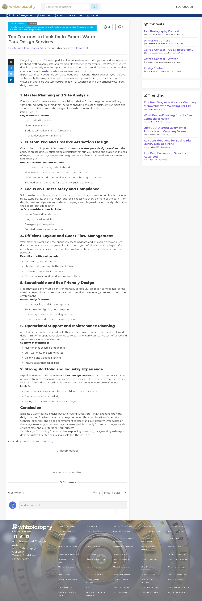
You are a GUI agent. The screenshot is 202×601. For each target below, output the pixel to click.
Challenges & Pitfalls (94, 531)
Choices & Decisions (121, 531)
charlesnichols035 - (152, 134)
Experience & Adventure (123, 546)
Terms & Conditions (23, 555)
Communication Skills (150, 531)
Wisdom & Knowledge (177, 592)
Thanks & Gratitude (121, 587)
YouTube (77, 15)
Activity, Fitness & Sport (123, 526)
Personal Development (178, 574)
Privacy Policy (20, 559)
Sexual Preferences (176, 579)
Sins (87, 587)
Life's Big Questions (149, 559)
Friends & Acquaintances (68, 554)
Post (122, 511)
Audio (60, 15)
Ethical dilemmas (93, 546)
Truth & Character (17, 24)
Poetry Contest (154, 68)
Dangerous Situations (67, 539)
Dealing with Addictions (96, 539)
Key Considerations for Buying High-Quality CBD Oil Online (169, 142)
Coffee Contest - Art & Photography (168, 49)
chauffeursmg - (150, 109)
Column (32, 24)
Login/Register (185, 6)
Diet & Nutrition (175, 539)
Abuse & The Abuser (66, 526)
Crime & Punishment (177, 531)
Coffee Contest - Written (161, 59)
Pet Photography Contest (161, 31)
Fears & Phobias (175, 546)
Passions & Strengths (94, 574)
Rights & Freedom (120, 579)
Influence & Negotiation (95, 559)
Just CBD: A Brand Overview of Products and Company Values (165, 129)
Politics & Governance (67, 579)
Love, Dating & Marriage (178, 559)
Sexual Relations (65, 587)
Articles (45, 15)
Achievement (91, 526)
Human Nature (147, 554)
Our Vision (18, 551)
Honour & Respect (120, 554)
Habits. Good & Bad (94, 554)
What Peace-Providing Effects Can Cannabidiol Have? (168, 117)
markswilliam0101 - (152, 122)
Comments (81, 48)
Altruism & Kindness (176, 526)
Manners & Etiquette (66, 567)
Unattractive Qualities (150, 592)
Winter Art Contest (157, 40)
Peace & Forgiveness (121, 574)
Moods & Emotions (121, 567)
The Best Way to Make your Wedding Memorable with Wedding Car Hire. (170, 104)
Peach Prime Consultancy (23, 48)
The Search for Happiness (178, 587)
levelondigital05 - (151, 160)
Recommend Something (67, 472)
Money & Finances (93, 567)
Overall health (64, 574)
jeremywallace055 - (152, 147)
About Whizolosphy (24, 548)
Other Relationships (176, 567)
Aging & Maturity (148, 526)
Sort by (96, 492)
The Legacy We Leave (150, 587)
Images (94, 15)
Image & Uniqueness (176, 554)
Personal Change (148, 574)
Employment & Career (67, 546)
